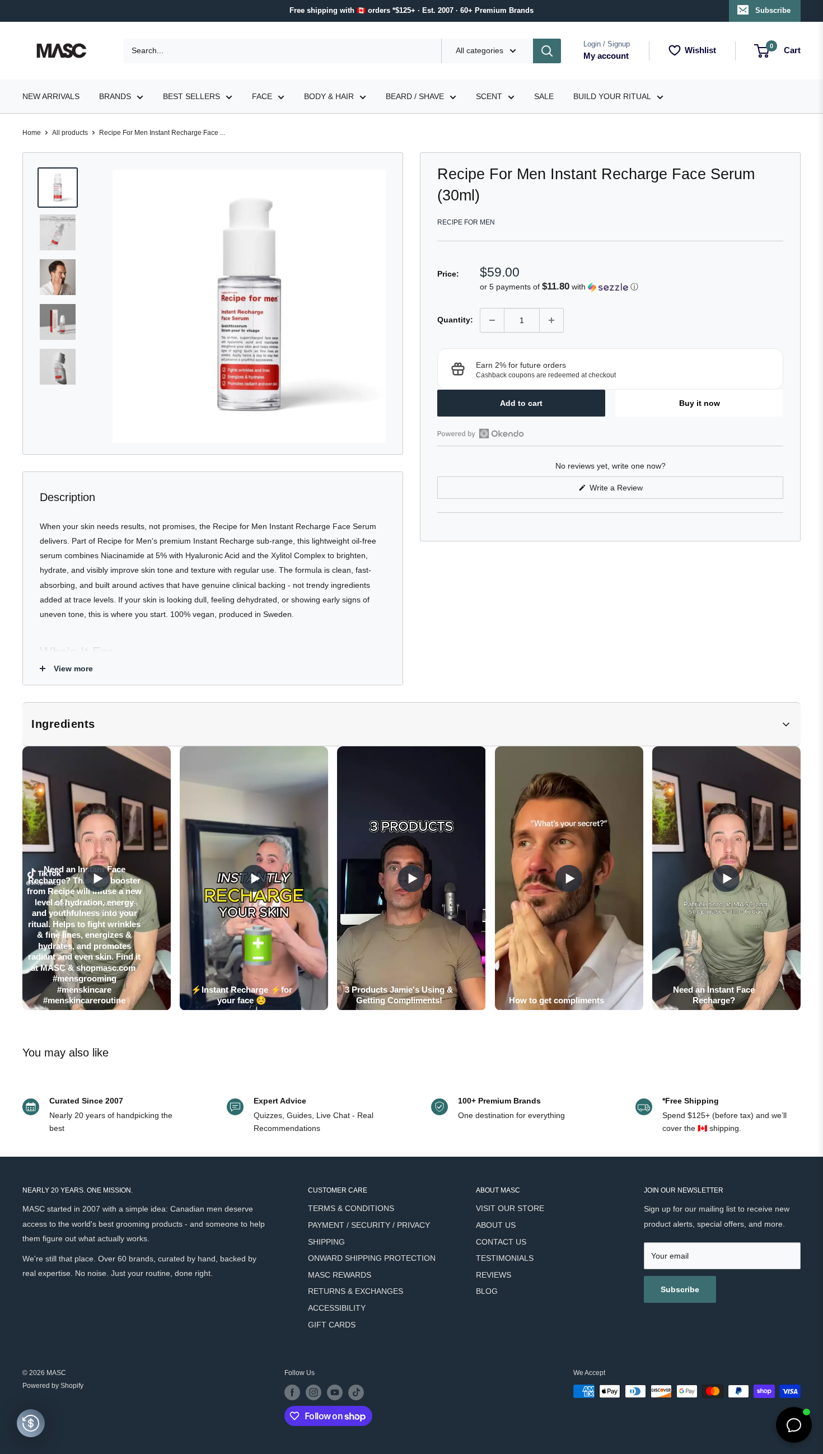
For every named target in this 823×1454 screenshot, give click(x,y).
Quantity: (455, 320)
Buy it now (699, 403)
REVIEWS (493, 1274)
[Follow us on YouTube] (335, 1392)
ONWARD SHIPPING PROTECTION (372, 1258)
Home (31, 133)
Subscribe (773, 10)
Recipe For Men (466, 222)
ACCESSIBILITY (337, 1307)
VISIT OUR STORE (510, 1208)
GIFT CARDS (332, 1324)
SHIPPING (326, 1241)
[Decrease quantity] (492, 320)
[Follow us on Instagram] (313, 1392)
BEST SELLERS (191, 96)
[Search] (547, 51)
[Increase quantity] (551, 320)
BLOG (487, 1291)
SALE (544, 96)
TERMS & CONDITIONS (351, 1208)
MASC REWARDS (339, 1274)
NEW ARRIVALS (51, 96)
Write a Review (629, 491)
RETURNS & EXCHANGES (355, 1291)
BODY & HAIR (329, 96)
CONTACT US (501, 1241)
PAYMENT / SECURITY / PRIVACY (369, 1225)
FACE (262, 96)
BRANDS (115, 96)
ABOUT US (496, 1225)
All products (70, 133)
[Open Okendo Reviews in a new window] (480, 433)
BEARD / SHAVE (415, 96)
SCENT (489, 96)
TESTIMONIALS (505, 1258)
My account (606, 55)
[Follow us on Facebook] (292, 1392)
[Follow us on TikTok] (356, 1392)
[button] (631, 287)
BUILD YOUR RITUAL (612, 96)
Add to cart (521, 403)
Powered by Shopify (52, 1386)
